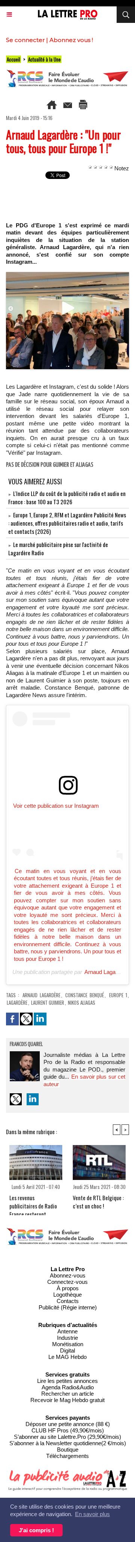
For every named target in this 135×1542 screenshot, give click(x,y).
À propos (68, 1288)
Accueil (13, 59)
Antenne (67, 1331)
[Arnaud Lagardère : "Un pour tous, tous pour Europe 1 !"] (67, 275)
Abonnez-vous (68, 1275)
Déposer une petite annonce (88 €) (68, 1424)
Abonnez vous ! (71, 40)
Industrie (67, 1338)
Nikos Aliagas (81, 1002)
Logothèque (67, 1294)
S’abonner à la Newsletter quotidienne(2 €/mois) (67, 1443)
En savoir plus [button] (92, 1514)
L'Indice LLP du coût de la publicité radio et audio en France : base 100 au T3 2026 (67, 497)
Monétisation (67, 1344)
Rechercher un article (67, 1393)
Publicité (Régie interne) (68, 1307)
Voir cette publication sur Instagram (56, 806)
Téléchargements (67, 1456)
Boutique (67, 1449)
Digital (67, 1350)
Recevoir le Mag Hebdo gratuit (67, 1400)
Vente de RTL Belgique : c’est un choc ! (98, 1201)
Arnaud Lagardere (106, 972)
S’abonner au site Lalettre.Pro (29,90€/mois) (67, 1437)
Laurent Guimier (47, 1002)
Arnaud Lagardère (41, 995)
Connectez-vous (67, 1282)
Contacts (68, 1301)
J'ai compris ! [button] (36, 1530)
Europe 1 (118, 995)
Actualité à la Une (44, 59)
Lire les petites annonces (67, 1381)
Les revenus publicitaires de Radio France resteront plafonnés (33, 1202)
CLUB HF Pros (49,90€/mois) (68, 1430)
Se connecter (25, 40)
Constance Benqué (84, 995)
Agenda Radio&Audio (68, 1387)
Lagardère (17, 1002)
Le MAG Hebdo (67, 1357)
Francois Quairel (26, 1044)
